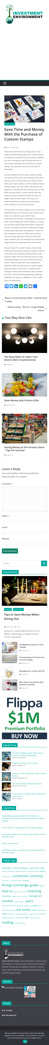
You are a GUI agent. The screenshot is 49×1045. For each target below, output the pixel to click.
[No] (46, 1037)
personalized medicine (9, 905)
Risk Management (9, 1015)
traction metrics (34, 918)
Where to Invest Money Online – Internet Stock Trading (26, 300)
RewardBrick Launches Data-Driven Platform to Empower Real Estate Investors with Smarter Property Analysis (23, 818)
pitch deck (20, 905)
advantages (6, 868)
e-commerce (6, 880)
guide (34, 885)
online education (19, 901)
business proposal (33, 871)
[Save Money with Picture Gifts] (24, 374)
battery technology (8, 871)
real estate (23, 910)
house (41, 885)
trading (7, 922)
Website (5, 538)
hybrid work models (20, 892)
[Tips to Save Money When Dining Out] (24, 591)
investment (6, 896)
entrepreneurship (16, 880)
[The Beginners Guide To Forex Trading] (9, 647)
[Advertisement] (24, 54)
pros (40, 905)
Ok (25, 1041)
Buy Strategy (7, 1010)
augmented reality (37, 868)
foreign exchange (15, 885)
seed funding (42, 910)
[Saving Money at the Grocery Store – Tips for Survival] (24, 415)
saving (34, 910)
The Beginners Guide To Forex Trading (31, 646)
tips (26, 917)
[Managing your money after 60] (9, 672)
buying (42, 871)
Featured (8, 609)
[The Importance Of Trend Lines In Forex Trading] (9, 660)
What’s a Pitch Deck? (10, 843)
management (35, 895)
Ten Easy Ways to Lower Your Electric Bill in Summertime (21, 358)
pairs (29, 901)
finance (26, 880)
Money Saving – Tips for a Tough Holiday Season (26, 309)
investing (34, 891)
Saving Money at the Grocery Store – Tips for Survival (24, 449)
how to (7, 891)
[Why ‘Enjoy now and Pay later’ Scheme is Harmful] (9, 685)
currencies (20, 876)
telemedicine (20, 918)
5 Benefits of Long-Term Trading (25, 763)
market (7, 901)
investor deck (16, 896)
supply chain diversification (37, 914)
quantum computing (8, 910)
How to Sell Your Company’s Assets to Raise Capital (22, 827)
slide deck (11, 914)
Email (5, 527)
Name (5, 516)
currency (36, 876)
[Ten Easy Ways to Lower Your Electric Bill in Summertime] (24, 325)
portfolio (27, 905)
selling (4, 914)
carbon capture (6, 876)
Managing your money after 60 (31, 671)
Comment (7, 484)
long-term (25, 896)
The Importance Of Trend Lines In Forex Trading (31, 658)
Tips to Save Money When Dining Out (21, 617)
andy (17, 147)
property (34, 905)
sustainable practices (8, 918)
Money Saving (9, 124)
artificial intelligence (20, 868)
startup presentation (21, 914)
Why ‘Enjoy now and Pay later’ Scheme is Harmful (31, 683)
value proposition (20, 923)
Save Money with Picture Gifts (21, 400)
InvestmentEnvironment (10, 961)
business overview (20, 871)
